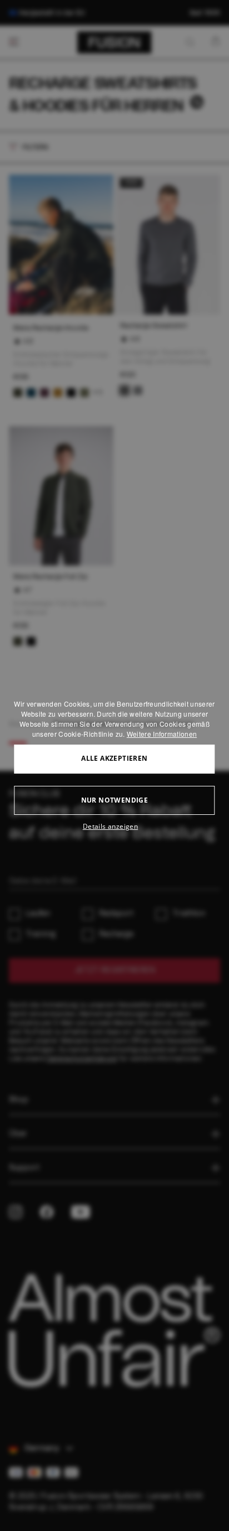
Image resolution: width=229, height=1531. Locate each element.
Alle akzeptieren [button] (114, 758)
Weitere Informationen (162, 733)
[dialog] (114, 765)
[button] (114, 826)
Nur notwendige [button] (114, 800)
